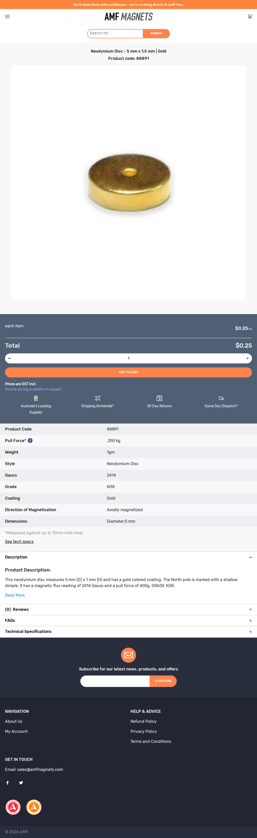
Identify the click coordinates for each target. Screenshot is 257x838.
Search (156, 33)
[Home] (129, 16)
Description (16, 557)
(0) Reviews (17, 609)
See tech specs (19, 541)
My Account (16, 731)
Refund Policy (144, 721)
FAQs (10, 620)
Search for (100, 33)
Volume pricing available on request (33, 389)
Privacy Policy (144, 731)
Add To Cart (128, 372)
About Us (13, 721)
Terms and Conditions (151, 741)
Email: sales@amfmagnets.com (34, 769)
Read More (15, 595)
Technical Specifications (28, 631)
